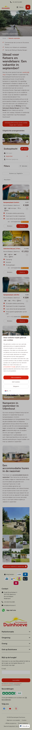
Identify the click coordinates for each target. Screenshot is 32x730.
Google (13, 366)
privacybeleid (7, 366)
